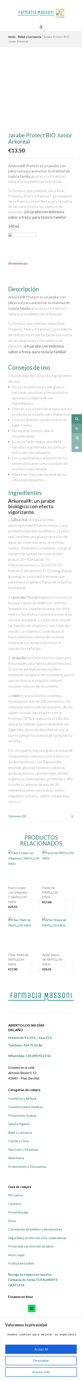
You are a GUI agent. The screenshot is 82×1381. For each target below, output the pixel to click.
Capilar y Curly (18, 1141)
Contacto (14, 1204)
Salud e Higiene (19, 1124)
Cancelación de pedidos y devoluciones (35, 1229)
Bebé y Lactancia (29, 36)
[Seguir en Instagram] (50, 1308)
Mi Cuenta (15, 1195)
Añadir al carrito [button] (35, 905)
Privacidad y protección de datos (31, 1246)
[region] (41, 1349)
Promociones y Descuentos (27, 1166)
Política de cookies (21, 1263)
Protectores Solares (22, 1115)
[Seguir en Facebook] (41, 1308)
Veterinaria (16, 1158)
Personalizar (41, 1360)
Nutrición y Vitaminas (23, 1149)
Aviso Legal (16, 1255)
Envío (12, 1221)
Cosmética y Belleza (22, 1098)
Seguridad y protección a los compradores (37, 1238)
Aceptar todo (41, 1372)
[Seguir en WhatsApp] (32, 1308)
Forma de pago (18, 1212)
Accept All (41, 1349)
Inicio (12, 36)
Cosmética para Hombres (25, 1107)
